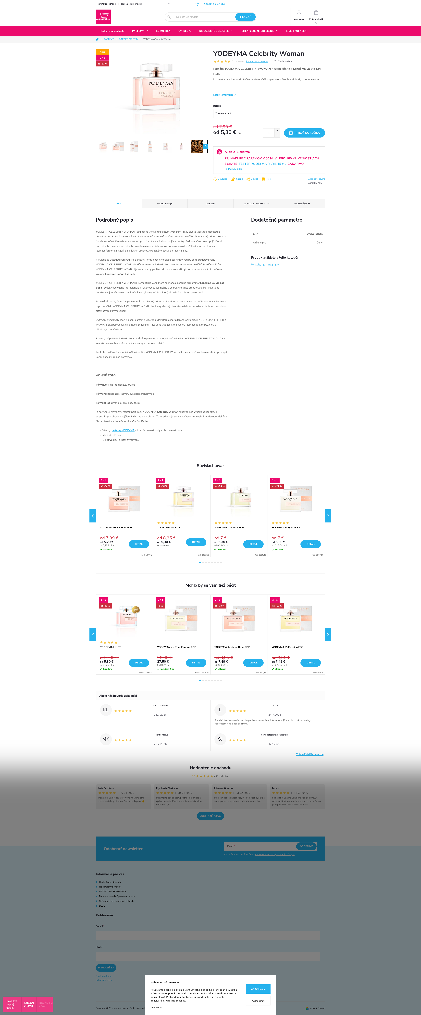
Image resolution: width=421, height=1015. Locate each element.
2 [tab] (203, 562)
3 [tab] (206, 562)
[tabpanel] (124, 516)
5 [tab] (212, 562)
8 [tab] (221, 562)
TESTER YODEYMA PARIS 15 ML (262, 164)
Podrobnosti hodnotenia (257, 61)
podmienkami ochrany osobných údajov (274, 854)
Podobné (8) (300, 203)
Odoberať (306, 846)
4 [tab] (209, 562)
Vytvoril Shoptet (317, 1008)
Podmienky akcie (233, 168)
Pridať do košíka (307, 133)
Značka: (316, 179)
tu (184, 1000)
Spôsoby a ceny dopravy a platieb (116, 901)
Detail (139, 544)
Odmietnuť (258, 1000)
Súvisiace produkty (254, 203)
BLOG (102, 905)
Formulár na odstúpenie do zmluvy (117, 896)
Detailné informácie (223, 94)
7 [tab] (218, 562)
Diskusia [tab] (210, 203)
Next (328, 515)
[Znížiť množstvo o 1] (277, 135)
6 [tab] (215, 562)
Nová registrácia (103, 976)
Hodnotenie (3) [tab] (165, 203)
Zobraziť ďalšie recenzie (309, 754)
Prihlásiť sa (106, 967)
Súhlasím (260, 989)
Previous (92, 515)
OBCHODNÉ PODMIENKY (112, 891)
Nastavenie (156, 1007)
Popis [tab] (119, 203)
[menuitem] (112, 31)
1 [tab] (200, 562)
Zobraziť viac (210, 816)
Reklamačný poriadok (131, 3)
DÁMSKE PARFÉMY (267, 265)
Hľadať (245, 17)
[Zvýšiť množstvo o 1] (277, 130)
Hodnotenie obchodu (106, 3)
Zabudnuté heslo (104, 980)
